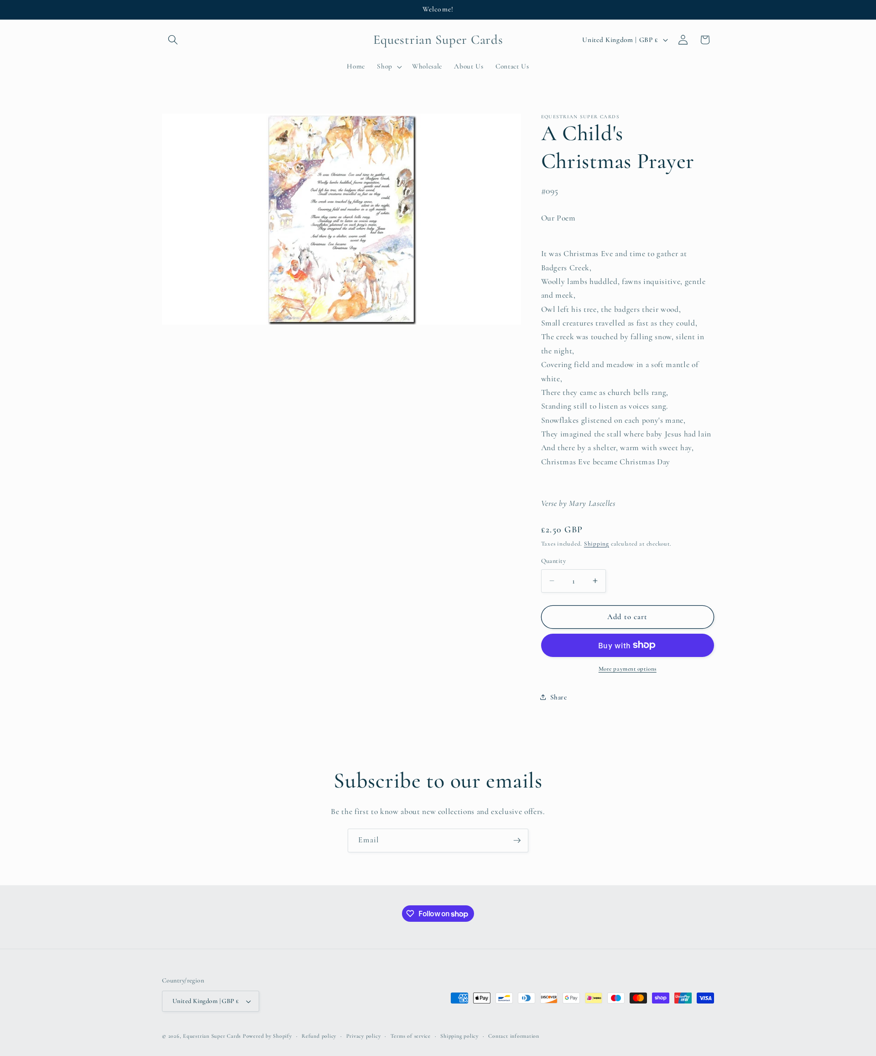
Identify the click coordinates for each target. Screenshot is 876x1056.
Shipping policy (459, 1036)
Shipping (596, 543)
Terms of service (411, 1036)
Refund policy (319, 1036)
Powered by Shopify (267, 1036)
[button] (173, 40)
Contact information (513, 1036)
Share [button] (558, 697)
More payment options (628, 668)
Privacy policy (363, 1036)
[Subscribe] (517, 840)
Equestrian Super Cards (212, 1036)
